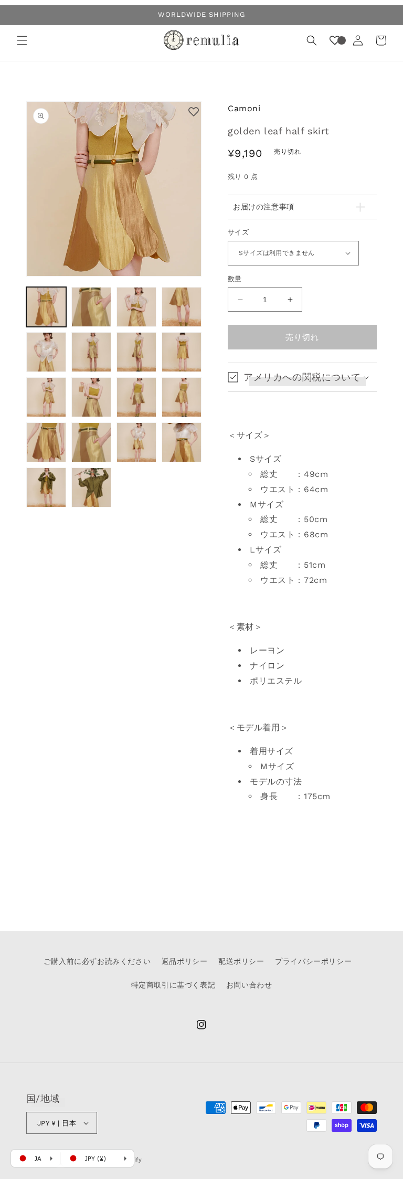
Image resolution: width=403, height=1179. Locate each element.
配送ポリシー (241, 961)
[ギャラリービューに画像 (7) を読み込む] (136, 352)
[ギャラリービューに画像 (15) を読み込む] (136, 442)
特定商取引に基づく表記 (173, 985)
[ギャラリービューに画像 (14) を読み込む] (91, 442)
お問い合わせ (249, 985)
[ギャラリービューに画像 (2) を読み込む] (91, 307)
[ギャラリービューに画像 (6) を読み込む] (91, 352)
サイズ (238, 232)
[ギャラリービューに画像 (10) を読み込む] (91, 397)
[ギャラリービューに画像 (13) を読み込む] (46, 442)
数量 (235, 279)
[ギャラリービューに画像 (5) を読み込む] (46, 352)
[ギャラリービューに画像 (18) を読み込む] (91, 487)
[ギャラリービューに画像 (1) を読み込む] (46, 307)
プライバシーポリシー (313, 961)
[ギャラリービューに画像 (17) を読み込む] (46, 487)
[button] (22, 40)
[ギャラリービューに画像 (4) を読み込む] (182, 307)
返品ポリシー (185, 961)
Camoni (244, 108)
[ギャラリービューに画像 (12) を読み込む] (182, 397)
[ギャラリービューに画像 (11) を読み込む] (136, 397)
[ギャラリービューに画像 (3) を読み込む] (136, 307)
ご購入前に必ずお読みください (97, 961)
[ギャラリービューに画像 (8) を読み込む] (182, 352)
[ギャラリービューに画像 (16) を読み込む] (182, 442)
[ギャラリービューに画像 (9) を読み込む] (46, 397)
